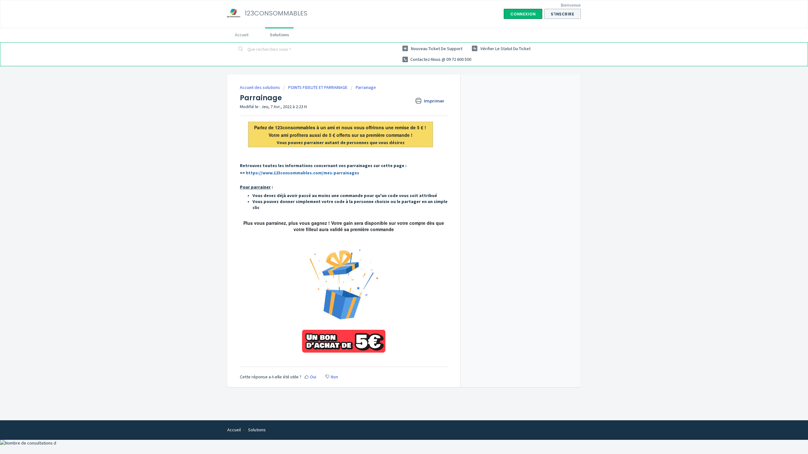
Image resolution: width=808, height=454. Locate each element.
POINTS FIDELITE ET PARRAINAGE (318, 87)
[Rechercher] (240, 49)
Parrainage (366, 87)
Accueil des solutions (260, 87)
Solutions (279, 35)
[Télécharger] (392, 146)
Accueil (241, 35)
